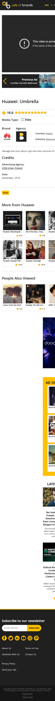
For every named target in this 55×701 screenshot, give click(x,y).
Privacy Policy (8, 664)
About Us (6, 648)
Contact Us (30, 655)
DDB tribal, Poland (12, 168)
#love (5, 193)
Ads (47, 5)
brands (22, 5)
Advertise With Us (11, 655)
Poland (49, 134)
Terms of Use (31, 648)
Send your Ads (9, 670)
